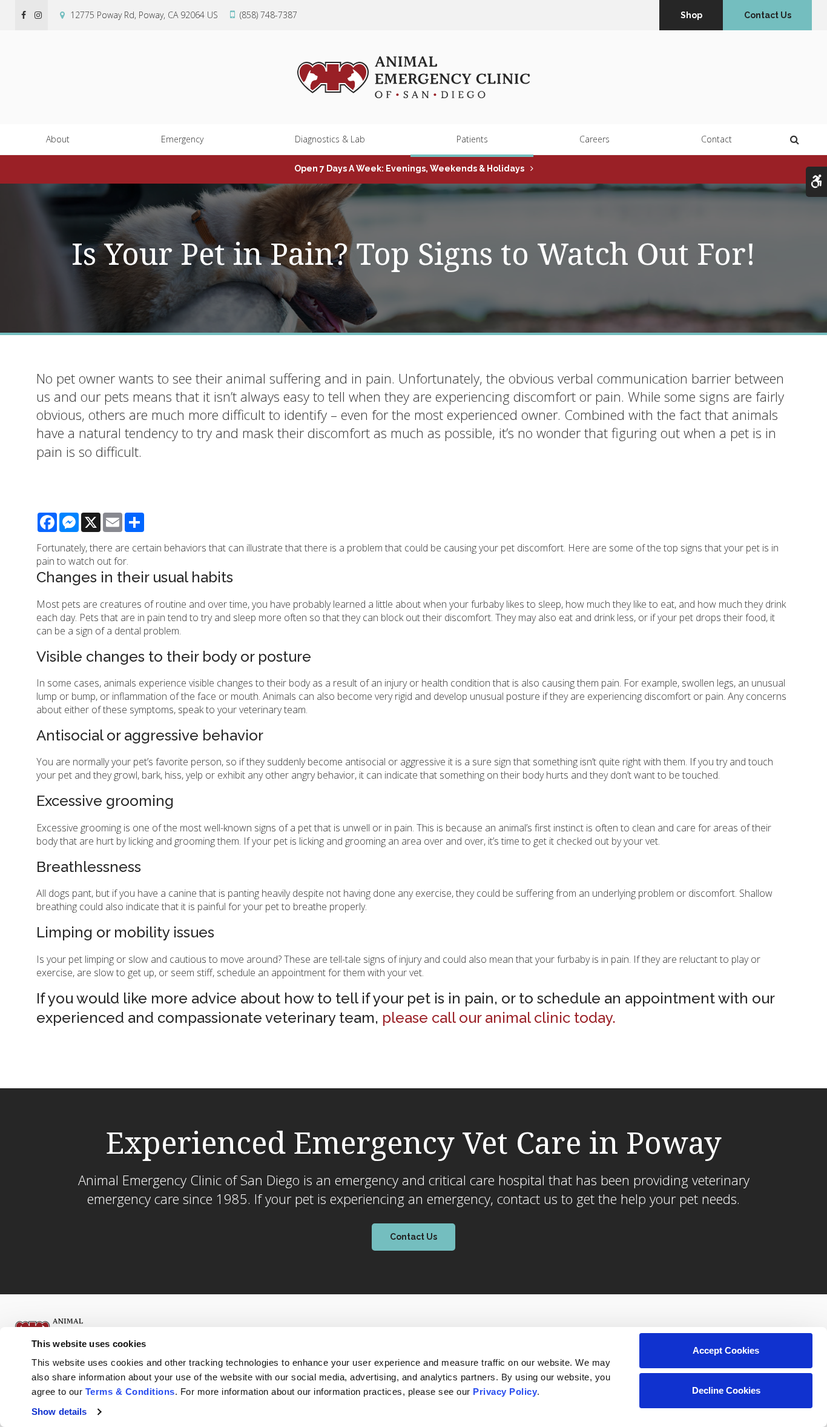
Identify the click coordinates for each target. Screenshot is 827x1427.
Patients (472, 139)
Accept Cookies (726, 1350)
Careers (594, 139)
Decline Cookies (726, 1390)
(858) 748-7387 (268, 15)
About (58, 139)
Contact (716, 139)
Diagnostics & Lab (330, 139)
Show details (59, 1411)
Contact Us (767, 15)
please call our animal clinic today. (499, 1017)
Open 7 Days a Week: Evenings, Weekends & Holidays (409, 168)
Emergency (182, 139)
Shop (691, 15)
